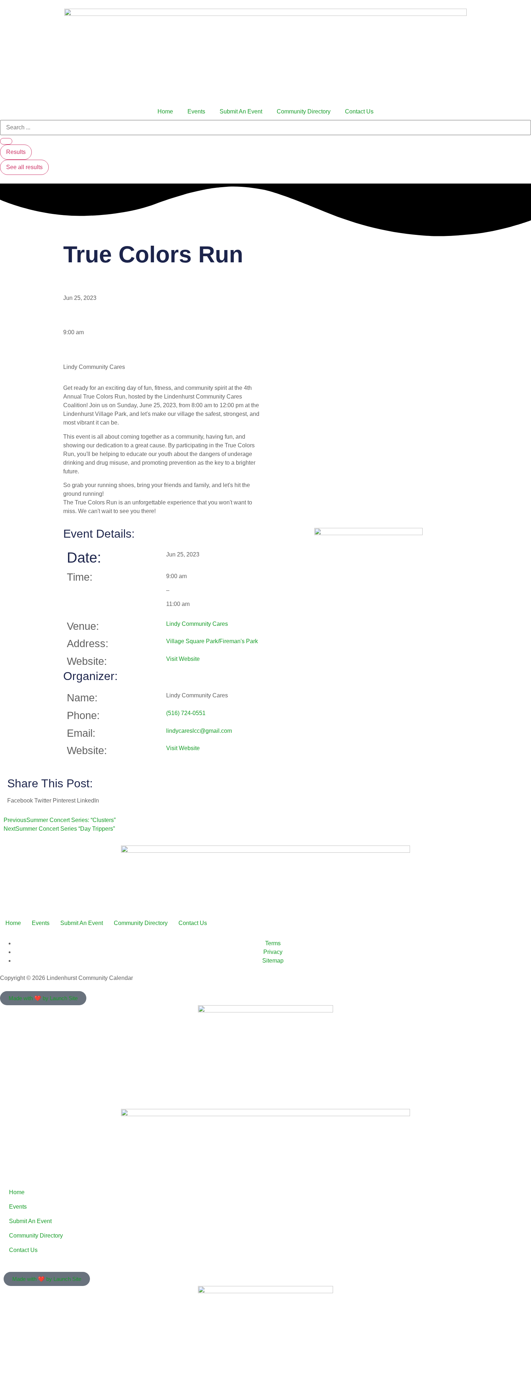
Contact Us (359, 111)
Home (165, 111)
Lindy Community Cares (197, 624)
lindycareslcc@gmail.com (199, 731)
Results (16, 152)
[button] (20, 800)
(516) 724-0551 (186, 713)
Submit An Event (241, 111)
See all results (24, 167)
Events (196, 111)
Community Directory (304, 111)
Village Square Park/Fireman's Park (212, 641)
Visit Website (183, 659)
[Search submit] (6, 141)
